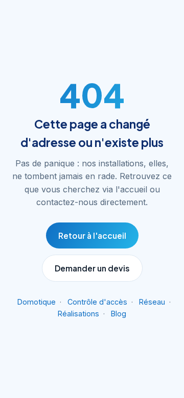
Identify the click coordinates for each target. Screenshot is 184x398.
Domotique (36, 301)
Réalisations (78, 313)
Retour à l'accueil (92, 235)
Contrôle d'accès (97, 301)
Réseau (152, 301)
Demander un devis (92, 268)
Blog (118, 313)
